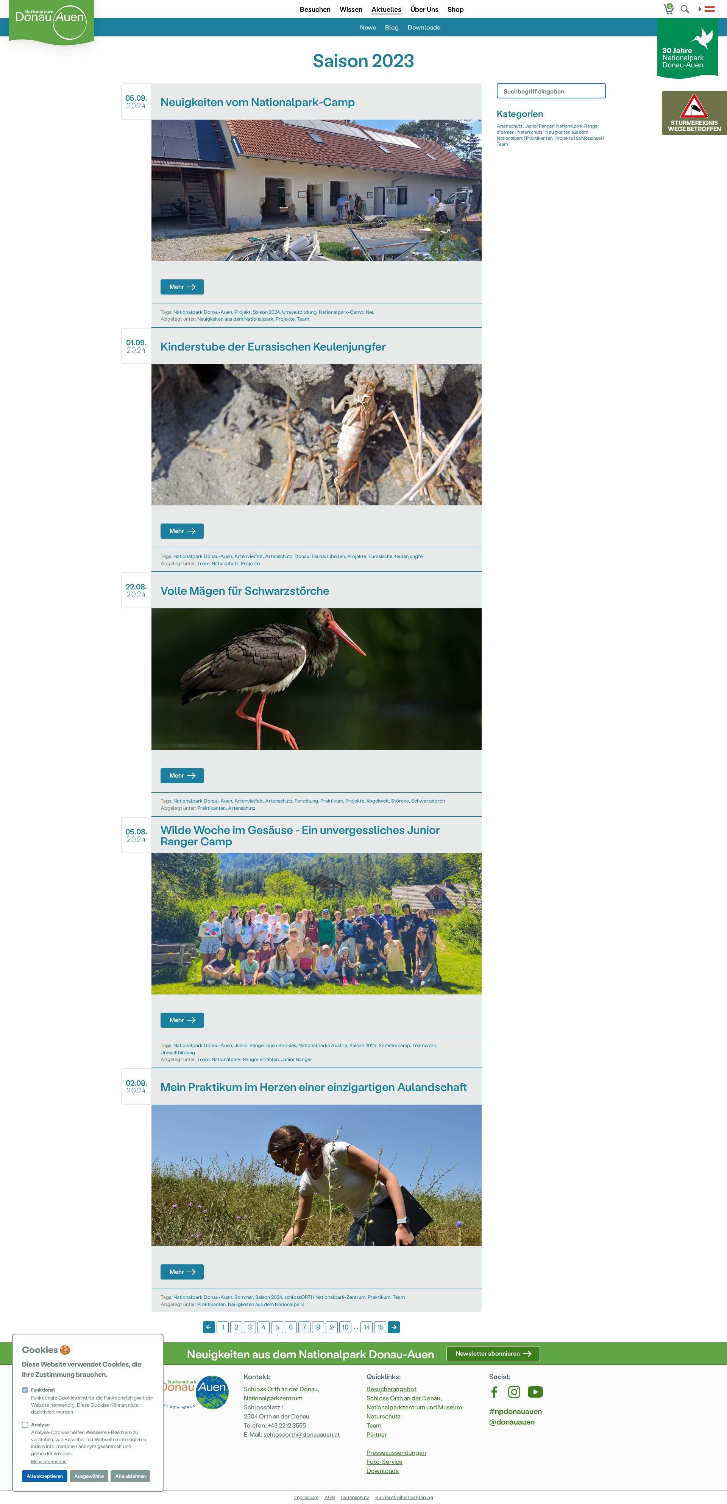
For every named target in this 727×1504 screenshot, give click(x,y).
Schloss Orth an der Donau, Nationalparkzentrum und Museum (414, 1402)
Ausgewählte (89, 1476)
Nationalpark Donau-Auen (202, 312)
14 (367, 1327)
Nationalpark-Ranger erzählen (245, 1059)
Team (303, 318)
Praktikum (331, 800)
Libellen (336, 556)
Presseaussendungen (396, 1452)
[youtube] (535, 1392)
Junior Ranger (296, 1059)
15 (380, 1327)
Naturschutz (225, 563)
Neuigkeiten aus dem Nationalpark (235, 318)
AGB (329, 1497)
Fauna (318, 556)
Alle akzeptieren (45, 1476)
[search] (685, 9)
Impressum (306, 1497)
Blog (392, 27)
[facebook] (495, 1392)
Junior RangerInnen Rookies (265, 1045)
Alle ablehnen (130, 1476)
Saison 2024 (266, 312)
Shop (456, 9)
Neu (370, 312)
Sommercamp (394, 1045)
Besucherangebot (392, 1388)
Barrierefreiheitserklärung (404, 1497)
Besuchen (315, 9)
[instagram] (514, 1392)
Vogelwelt (378, 800)
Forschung (306, 800)
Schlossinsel (589, 137)
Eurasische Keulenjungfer (396, 556)
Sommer (243, 1297)
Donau (302, 556)
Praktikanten (211, 807)
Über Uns (424, 9)
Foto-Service (385, 1461)
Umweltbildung (299, 312)
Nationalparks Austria (322, 1045)
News (368, 27)
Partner (377, 1434)
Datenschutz (355, 1497)
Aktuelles (386, 9)
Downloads (424, 27)
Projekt (242, 312)
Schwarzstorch (428, 800)
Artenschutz (278, 556)
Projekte (285, 318)
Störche (400, 800)
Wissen (351, 9)
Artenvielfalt (248, 556)
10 (345, 1327)
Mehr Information (49, 1461)
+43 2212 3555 (287, 1425)
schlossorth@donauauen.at (302, 1434)
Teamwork (424, 1045)
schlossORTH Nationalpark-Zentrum (324, 1297)
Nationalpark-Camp (341, 312)
